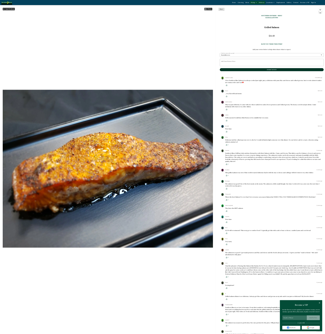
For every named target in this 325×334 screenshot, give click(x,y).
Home (234, 2)
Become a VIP (304, 2)
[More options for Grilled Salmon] (320, 10)
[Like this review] (227, 85)
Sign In (313, 2)
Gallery (289, 2)
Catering (241, 2)
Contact (296, 2)
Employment (280, 2)
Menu (247, 2)
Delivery (261, 2)
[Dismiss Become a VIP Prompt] (319, 303)
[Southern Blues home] (10, 2)
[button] (254, 2)
